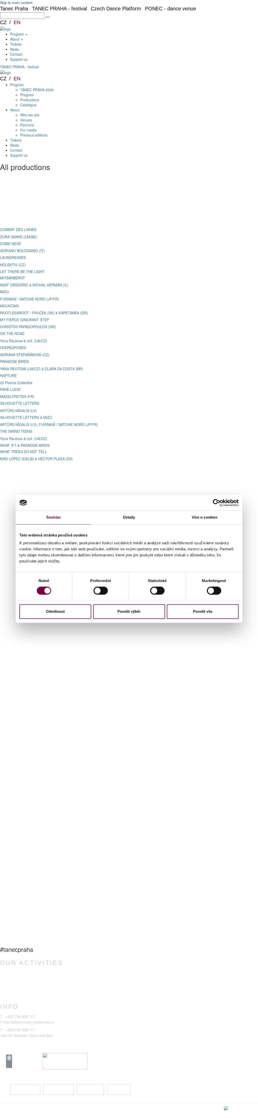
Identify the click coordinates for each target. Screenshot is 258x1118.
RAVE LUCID (10, 389)
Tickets (15, 44)
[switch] (100, 591)
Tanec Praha (14, 8)
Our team (132, 1110)
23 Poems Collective (16, 382)
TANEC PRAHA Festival (30, 996)
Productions (29, 99)
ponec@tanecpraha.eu (18, 1043)
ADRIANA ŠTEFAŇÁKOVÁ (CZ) (24, 354)
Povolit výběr (129, 611)
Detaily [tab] (129, 517)
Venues (26, 119)
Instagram (58, 1089)
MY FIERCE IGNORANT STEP (24, 319)
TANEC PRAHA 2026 (37, 89)
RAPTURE (8, 375)
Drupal (205, 1107)
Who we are (29, 114)
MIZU (4, 291)
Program (17, 34)
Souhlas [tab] (53, 517)
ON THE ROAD (12, 333)
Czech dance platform (28, 988)
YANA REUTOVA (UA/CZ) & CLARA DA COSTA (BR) (41, 368)
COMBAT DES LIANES (18, 229)
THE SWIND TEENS (16, 431)
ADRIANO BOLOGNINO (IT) (22, 250)
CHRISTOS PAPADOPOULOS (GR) (28, 326)
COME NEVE (10, 243)
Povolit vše (202, 611)
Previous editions (33, 135)
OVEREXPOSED (13, 347)
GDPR (94, 1110)
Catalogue (28, 104)
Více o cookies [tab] (204, 517)
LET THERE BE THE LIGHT (22, 271)
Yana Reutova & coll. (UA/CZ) (23, 340)
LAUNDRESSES (13, 257)
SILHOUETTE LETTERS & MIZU (26, 417)
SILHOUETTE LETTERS (19, 403)
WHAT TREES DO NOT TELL (23, 451)
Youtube (89, 1089)
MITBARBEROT (12, 277)
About (15, 39)
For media (28, 129)
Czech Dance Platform (116, 8)
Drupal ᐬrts (248, 1107)
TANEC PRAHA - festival (59, 8)
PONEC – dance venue (29, 972)
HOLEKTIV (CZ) (13, 264)
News (14, 49)
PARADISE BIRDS (14, 361)
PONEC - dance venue (170, 8)
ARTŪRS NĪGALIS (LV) (18, 410)
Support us (18, 59)
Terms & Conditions (67, 1110)
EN (17, 22)
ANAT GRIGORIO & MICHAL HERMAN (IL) (34, 284)
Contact (16, 54)
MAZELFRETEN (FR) (17, 396)
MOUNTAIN (9, 305)
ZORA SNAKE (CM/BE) (18, 236)
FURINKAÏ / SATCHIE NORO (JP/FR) (29, 298)
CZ (3, 22)
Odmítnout (55, 611)
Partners (27, 124)
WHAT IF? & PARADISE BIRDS (24, 445)
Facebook (25, 1089)
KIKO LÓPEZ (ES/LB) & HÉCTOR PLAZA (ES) (36, 458)
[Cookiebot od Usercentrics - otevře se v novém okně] (217, 502)
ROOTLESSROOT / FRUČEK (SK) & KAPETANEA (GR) (44, 312)
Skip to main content (16, 2)
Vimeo (118, 1089)
